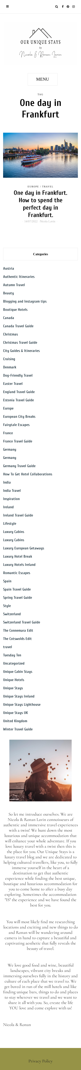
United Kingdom (15, 721)
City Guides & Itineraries (21, 351)
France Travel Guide (17, 441)
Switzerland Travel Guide (21, 622)
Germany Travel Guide (19, 466)
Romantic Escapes (16, 573)
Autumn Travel (14, 285)
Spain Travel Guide (17, 589)
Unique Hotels (13, 680)
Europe (33, 186)
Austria (8, 268)
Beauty (8, 293)
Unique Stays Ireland (18, 696)
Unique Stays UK (15, 713)
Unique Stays (13, 688)
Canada (8, 318)
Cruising (9, 359)
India (7, 482)
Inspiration (11, 499)
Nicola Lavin (47, 221)
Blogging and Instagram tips (25, 301)
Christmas (10, 334)
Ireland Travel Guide (18, 515)
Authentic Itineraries (18, 277)
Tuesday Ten (12, 655)
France (8, 433)
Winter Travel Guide (18, 729)
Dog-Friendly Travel (18, 375)
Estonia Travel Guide (18, 400)
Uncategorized (14, 663)
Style (7, 606)
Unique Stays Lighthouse (21, 704)
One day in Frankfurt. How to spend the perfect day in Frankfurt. (40, 204)
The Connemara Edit (18, 630)
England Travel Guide (19, 392)
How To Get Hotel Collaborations (27, 474)
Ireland (8, 507)
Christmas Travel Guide (20, 342)
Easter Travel (13, 384)
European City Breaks (19, 416)
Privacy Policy (40, 1061)
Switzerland (12, 614)
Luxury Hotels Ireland (19, 565)
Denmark (9, 367)
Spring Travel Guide (17, 597)
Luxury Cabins (13, 532)
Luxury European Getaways (23, 548)
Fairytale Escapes (16, 425)
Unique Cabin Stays (17, 672)
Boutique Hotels (15, 310)
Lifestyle (9, 523)
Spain (7, 581)
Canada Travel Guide (18, 326)
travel (48, 186)
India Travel (12, 491)
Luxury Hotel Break (17, 556)
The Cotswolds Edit (17, 639)
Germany (9, 449)
